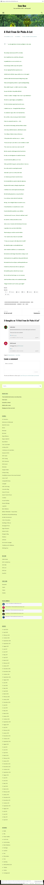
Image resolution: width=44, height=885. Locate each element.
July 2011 (5, 811)
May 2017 (6, 654)
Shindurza (4, 536)
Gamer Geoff (5, 478)
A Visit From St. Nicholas (25, 302)
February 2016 (7, 696)
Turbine (5, 870)
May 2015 (6, 710)
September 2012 (7, 772)
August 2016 (6, 679)
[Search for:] (22, 386)
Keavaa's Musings (5, 503)
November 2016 (7, 671)
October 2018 (6, 637)
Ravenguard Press (6, 525)
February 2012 (7, 791)
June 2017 (6, 651)
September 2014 (7, 721)
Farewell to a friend (6, 402)
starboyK (4, 539)
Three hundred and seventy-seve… (18, 606)
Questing (5, 861)
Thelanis (28, 36)
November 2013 (7, 735)
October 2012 (6, 769)
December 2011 (7, 797)
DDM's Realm (5, 559)
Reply (38, 337)
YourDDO (4, 573)
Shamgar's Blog (5, 534)
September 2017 (7, 643)
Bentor (3, 427)
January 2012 (6, 794)
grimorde (7, 616)
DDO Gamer (4, 455)
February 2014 (7, 730)
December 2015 (7, 702)
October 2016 (6, 674)
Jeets (27, 304)
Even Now (22, 5)
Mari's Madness (5, 508)
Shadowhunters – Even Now (14, 355)
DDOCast (4, 570)
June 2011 (5, 814)
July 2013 (5, 747)
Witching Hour (5, 548)
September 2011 (7, 805)
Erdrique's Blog (5, 472)
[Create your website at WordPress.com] (22, 1)
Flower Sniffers (7, 836)
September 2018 (7, 640)
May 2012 (6, 783)
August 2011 (6, 808)
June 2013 (6, 749)
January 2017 (6, 665)
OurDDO (5, 850)
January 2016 (6, 699)
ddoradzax (4, 466)
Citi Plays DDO (5, 447)
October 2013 (6, 738)
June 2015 (6, 707)
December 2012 (7, 763)
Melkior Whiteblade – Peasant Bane (9, 511)
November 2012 (7, 766)
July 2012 (5, 777)
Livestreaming (6, 842)
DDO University (5, 461)
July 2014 (5, 727)
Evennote (19, 304)
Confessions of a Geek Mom (8, 450)
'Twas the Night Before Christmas (11, 302)
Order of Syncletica (6, 520)
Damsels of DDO (5, 452)
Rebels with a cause (6, 405)
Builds (5, 831)
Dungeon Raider (5, 469)
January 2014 (6, 733)
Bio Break (4, 433)
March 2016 (6, 693)
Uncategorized (33, 36)
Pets (4, 853)
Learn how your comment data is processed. (29, 375)
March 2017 (6, 660)
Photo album (6, 856)
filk (23, 304)
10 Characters (5, 419)
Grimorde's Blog (5, 489)
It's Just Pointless (5, 500)
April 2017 (6, 657)
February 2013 (7, 758)
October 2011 (6, 803)
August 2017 (6, 646)
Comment (36, 371)
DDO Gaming (5, 458)
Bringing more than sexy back (8, 408)
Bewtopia (4, 430)
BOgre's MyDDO (5, 438)
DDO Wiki (4, 564)
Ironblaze (4, 497)
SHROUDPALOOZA (8, 864)
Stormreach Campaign (7, 542)
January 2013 (6, 761)
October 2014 (6, 719)
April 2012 (6, 786)
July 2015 (5, 705)
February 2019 (7, 635)
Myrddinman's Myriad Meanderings (9, 514)
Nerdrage (6, 847)
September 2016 (7, 677)
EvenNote (18, 36)
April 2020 (6, 629)
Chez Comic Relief (6, 444)
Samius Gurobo (5, 531)
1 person (15, 335)
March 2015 (6, 713)
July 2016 (5, 682)
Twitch (3, 587)
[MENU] (3, 12)
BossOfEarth (5, 441)
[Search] (41, 12)
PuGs (5, 859)
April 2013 (6, 752)
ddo (32, 302)
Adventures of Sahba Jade (7, 422)
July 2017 (5, 649)
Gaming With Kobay (6, 480)
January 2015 (6, 716)
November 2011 (7, 800)
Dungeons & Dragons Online (10, 304)
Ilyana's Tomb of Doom (7, 494)
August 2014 (6, 724)
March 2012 (6, 789)
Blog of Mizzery (5, 436)
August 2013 (6, 744)
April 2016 (6, 691)
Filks (24, 36)
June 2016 (6, 685)
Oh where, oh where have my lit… (15, 603)
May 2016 (6, 688)
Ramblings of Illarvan (6, 522)
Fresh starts (4, 399)
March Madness (7, 845)
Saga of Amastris (5, 528)
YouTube (4, 592)
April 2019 (6, 632)
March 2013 (6, 755)
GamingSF (4, 483)
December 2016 (7, 668)
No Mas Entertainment (7, 517)
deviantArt (4, 584)
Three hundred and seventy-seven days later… (12, 396)
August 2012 (6, 775)
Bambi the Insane (5, 424)
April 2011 (6, 819)
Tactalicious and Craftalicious (8, 545)
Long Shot (4, 506)
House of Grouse (5, 492)
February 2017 (7, 663)
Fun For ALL (6, 839)
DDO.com (4, 567)
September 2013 (7, 741)
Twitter (3, 590)
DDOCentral (13, 343)
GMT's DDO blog (5, 486)
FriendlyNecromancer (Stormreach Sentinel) (11, 475)
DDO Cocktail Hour (6, 562)
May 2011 (5, 817)
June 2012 (6, 780)
